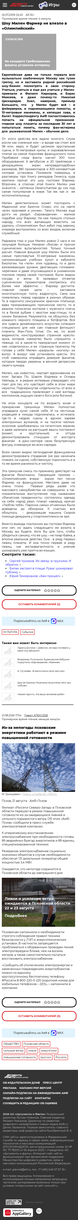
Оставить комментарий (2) (39, 604)
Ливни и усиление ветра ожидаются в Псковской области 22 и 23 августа (37, 903)
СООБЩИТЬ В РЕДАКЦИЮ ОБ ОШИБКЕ (30, 1103)
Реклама (10, 1088)
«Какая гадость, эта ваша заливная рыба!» (41, 694)
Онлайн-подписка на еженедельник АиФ (35, 1093)
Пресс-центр (52, 1082)
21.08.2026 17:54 (11, 715)
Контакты (42, 1098)
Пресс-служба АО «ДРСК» (39, 794)
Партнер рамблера (34, 1202)
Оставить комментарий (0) (39, 1016)
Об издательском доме (21, 1082)
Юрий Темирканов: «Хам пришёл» (35, 576)
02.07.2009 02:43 (12, 15)
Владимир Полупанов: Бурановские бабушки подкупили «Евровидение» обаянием (43, 661)
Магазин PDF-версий (35, 1088)
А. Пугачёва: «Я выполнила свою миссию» (41, 671)
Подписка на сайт (17, 1098)
